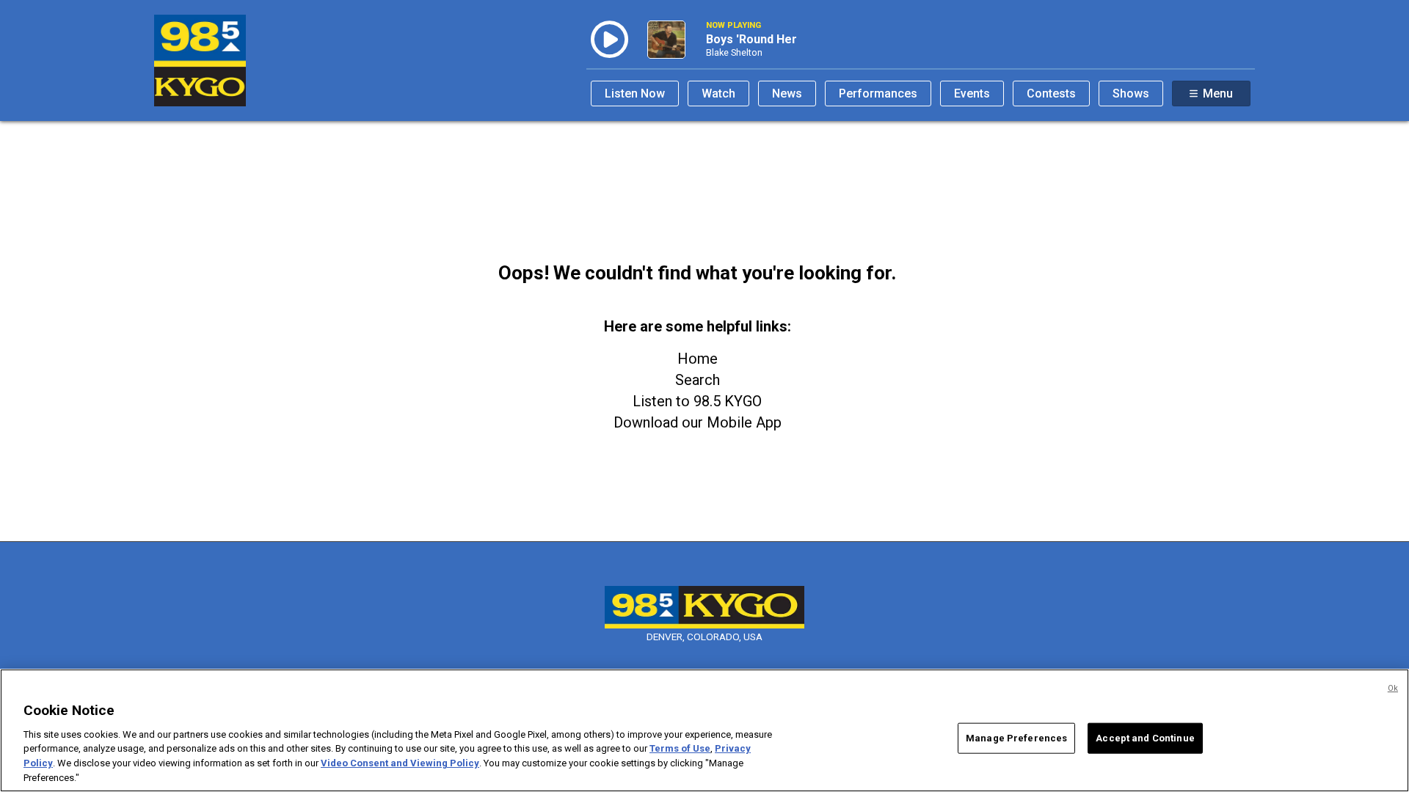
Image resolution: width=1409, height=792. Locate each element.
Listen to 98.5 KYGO (697, 401)
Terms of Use (679, 748)
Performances (878, 93)
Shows (1131, 93)
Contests (1051, 93)
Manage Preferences (1016, 738)
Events (972, 93)
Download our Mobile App (698, 422)
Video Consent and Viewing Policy (400, 763)
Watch (718, 93)
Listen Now (635, 93)
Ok (1393, 688)
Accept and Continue (1145, 738)
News (787, 93)
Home (697, 358)
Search (697, 380)
